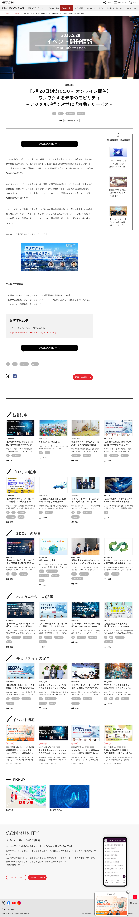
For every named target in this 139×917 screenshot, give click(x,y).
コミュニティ (91, 8)
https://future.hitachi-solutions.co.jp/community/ (33, 332)
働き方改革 (87, 455)
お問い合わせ (133, 903)
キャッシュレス (84, 574)
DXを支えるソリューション (115, 8)
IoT (117, 698)
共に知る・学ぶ (54, 8)
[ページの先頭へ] (135, 897)
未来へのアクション (35, 8)
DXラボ (100, 8)
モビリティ (81, 113)
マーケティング (44, 575)
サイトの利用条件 (86, 913)
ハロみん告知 (70, 113)
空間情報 (21, 517)
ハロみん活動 (87, 512)
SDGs (61, 113)
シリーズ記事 (79, 8)
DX (54, 113)
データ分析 (21, 512)
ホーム (8, 13)
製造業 (42, 580)
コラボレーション (52, 571)
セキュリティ (76, 455)
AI (7, 455)
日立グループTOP (9, 909)
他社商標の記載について (130, 913)
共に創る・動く (16, 13)
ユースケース (131, 8)
